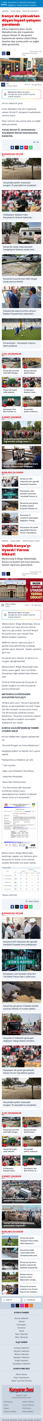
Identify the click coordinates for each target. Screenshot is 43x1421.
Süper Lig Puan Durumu (21, 1381)
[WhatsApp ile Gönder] (31, 147)
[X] (17, 1305)
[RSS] (31, 1305)
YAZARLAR (31, 1300)
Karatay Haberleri (21, 1348)
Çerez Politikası (28, 1405)
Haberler (5, 11)
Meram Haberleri (21, 1354)
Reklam (6, 1408)
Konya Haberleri (21, 1318)
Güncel (22, 1321)
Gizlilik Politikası (28, 1402)
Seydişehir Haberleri (21, 1364)
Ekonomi (21, 1328)
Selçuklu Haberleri (21, 1351)
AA (11, 85)
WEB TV (9, 1300)
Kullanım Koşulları (10, 1411)
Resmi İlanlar (21, 1374)
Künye (6, 1405)
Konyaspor (21, 1324)
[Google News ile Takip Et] (36, 84)
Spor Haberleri (21, 1334)
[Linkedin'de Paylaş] (21, 147)
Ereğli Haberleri (21, 1360)
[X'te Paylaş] (8, 53)
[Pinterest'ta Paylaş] (26, 147)
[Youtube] (26, 1305)
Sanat (21, 1331)
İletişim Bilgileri (27, 1411)
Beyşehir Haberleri (21, 1357)
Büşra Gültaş (11, 605)
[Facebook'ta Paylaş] (4, 53)
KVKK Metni (26, 1408)
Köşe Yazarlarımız (21, 1377)
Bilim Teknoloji (21, 1337)
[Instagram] (22, 1305)
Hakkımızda (8, 1402)
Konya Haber (15, 11)
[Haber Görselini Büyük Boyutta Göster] (21, 70)
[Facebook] (13, 1305)
